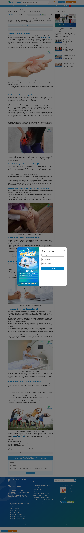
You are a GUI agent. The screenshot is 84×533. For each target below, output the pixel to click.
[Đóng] (64, 249)
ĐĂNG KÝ (53, 268)
